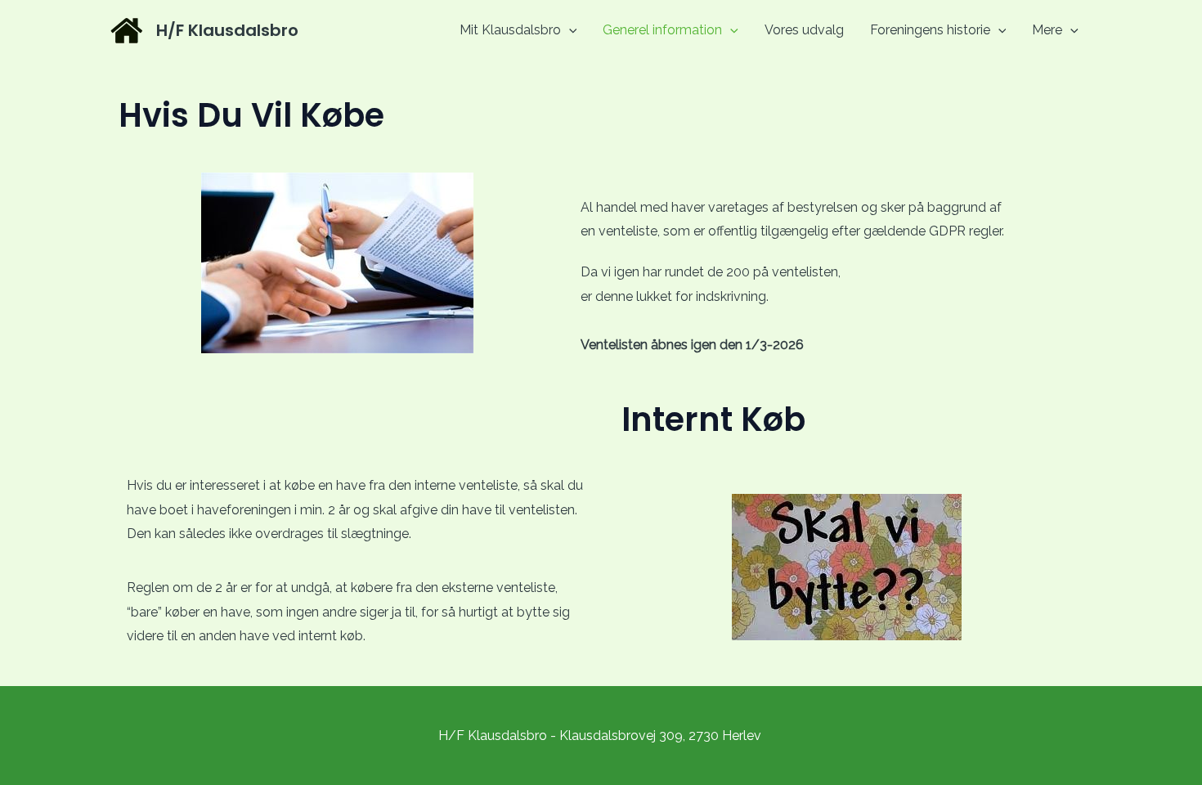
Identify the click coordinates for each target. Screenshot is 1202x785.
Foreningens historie (930, 30)
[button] (569, 30)
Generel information (662, 30)
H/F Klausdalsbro (227, 30)
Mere (1047, 30)
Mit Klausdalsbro (510, 30)
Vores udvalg (804, 30)
